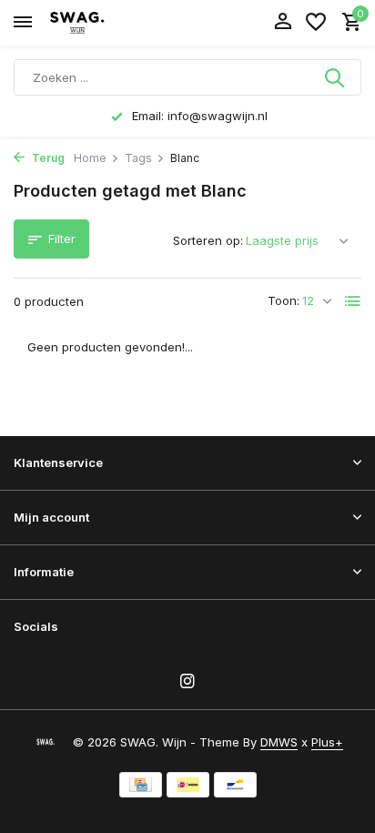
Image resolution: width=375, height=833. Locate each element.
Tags (138, 158)
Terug (47, 158)
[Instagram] (187, 682)
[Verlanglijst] (316, 23)
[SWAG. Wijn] (96, 23)
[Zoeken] (336, 77)
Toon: (283, 300)
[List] (353, 301)
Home (90, 158)
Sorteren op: (208, 240)
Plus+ (327, 742)
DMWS (279, 742)
